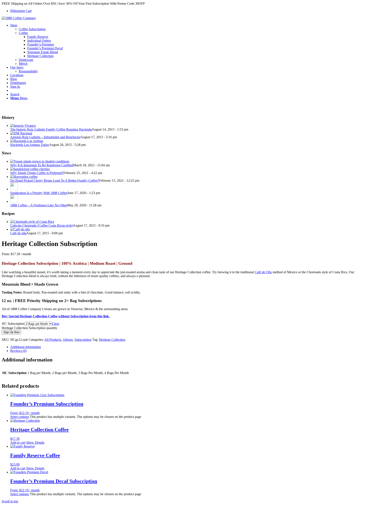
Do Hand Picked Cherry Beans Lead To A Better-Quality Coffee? (54, 180)
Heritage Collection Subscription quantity (29, 328)
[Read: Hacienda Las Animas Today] (26, 141)
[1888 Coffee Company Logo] (19, 18)
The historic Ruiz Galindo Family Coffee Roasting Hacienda (51, 129)
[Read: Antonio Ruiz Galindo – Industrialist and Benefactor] (21, 133)
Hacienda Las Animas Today (29, 145)
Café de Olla (263, 272)
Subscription (83, 339)
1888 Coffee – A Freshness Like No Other (38, 205)
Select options (19, 417)
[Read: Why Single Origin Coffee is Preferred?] (30, 169)
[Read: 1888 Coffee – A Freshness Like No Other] (14, 201)
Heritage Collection (112, 339)
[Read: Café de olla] (20, 229)
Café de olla (18, 233)
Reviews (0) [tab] (18, 350)
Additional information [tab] (25, 347)
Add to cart (17, 442)
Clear (55, 323)
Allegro (68, 339)
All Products (52, 339)
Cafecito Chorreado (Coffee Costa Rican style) (41, 225)
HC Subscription (13, 323)
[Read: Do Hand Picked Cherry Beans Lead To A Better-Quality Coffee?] (23, 176)
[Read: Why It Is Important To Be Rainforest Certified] (39, 161)
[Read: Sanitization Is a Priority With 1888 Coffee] (14, 189)
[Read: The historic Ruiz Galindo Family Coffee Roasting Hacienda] (23, 125)
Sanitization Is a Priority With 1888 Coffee (38, 193)
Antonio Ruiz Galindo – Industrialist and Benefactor (45, 137)
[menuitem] (188, 44)
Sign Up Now (11, 332)
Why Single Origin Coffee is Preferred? (36, 173)
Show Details (35, 442)
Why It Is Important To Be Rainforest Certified (41, 165)
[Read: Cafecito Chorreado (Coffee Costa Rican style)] (32, 221)
